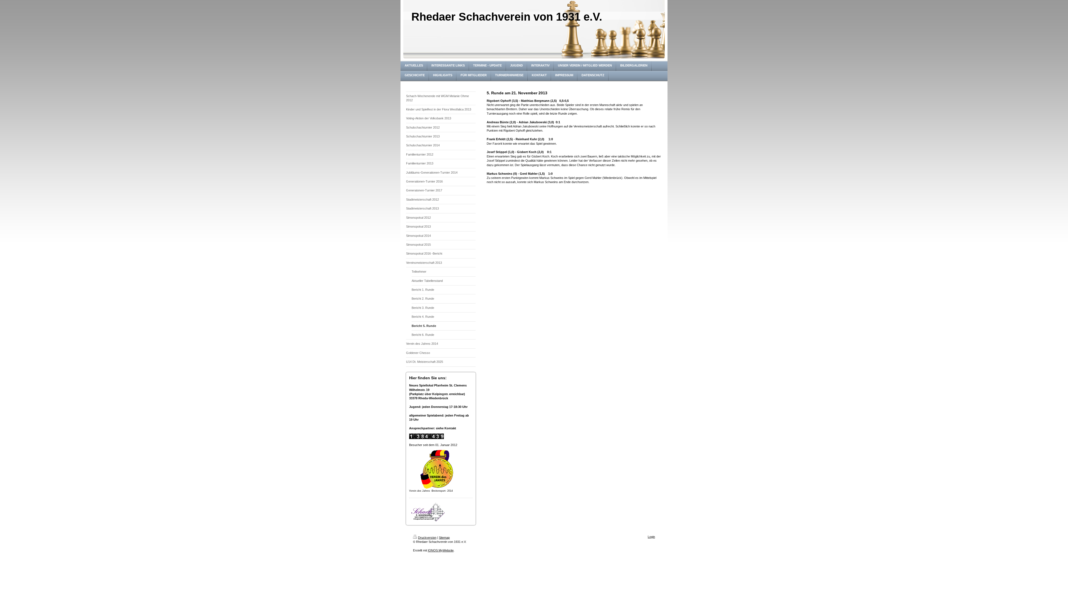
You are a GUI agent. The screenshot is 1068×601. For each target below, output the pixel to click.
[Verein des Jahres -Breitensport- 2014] (437, 469)
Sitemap (444, 537)
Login (651, 536)
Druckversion (427, 537)
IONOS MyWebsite (441, 550)
